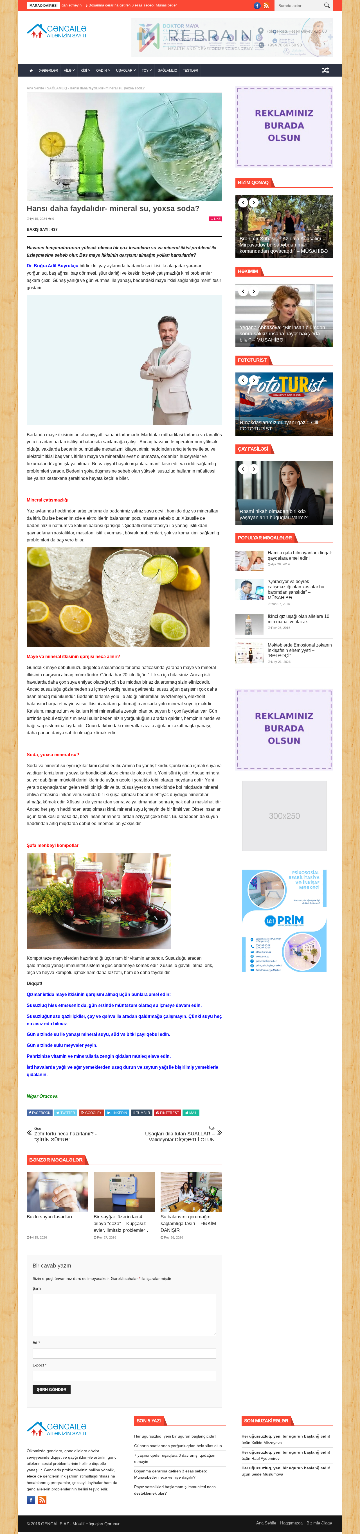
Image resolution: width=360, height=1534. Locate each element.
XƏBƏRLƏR (48, 72)
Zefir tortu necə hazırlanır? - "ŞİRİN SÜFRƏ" (65, 1136)
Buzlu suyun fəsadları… (52, 1218)
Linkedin (119, 1115)
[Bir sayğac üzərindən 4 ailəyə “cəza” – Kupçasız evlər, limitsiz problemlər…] (124, 1194)
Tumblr (143, 1115)
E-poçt (39, 1367)
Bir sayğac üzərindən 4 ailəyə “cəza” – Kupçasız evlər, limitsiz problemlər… (122, 1225)
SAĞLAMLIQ (167, 72)
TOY (145, 72)
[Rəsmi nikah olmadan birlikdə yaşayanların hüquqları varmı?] (284, 495)
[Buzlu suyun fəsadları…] (57, 1194)
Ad (36, 1345)
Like (217, 220)
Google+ (93, 1115)
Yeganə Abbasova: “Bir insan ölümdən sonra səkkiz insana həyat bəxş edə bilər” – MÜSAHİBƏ (282, 335)
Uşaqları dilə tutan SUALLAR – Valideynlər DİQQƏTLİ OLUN (180, 1136)
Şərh (37, 1290)
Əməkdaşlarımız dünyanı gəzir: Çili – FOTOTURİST (281, 427)
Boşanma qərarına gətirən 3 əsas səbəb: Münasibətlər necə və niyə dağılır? (96, 5)
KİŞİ (84, 72)
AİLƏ (67, 72)
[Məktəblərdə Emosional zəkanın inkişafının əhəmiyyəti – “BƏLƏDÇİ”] (249, 654)
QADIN (101, 72)
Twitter (67, 1115)
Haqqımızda (291, 1524)
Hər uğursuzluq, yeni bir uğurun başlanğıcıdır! (175, 1438)
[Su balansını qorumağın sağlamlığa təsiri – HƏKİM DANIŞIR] (191, 1194)
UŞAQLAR (124, 72)
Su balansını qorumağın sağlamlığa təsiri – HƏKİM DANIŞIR (188, 1225)
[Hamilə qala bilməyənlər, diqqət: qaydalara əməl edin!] (249, 562)
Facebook (41, 1115)
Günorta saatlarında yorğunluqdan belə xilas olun (178, 1447)
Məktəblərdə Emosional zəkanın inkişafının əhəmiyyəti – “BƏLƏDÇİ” (300, 652)
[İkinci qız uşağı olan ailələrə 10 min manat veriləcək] (249, 625)
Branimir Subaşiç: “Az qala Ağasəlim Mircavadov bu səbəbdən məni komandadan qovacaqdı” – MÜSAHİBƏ (284, 247)
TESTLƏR (190, 72)
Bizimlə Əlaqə (319, 1524)
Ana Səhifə (35, 90)
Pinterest (169, 1115)
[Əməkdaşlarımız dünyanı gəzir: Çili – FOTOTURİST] (284, 406)
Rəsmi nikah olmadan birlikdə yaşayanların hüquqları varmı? (274, 516)
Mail (193, 1115)
